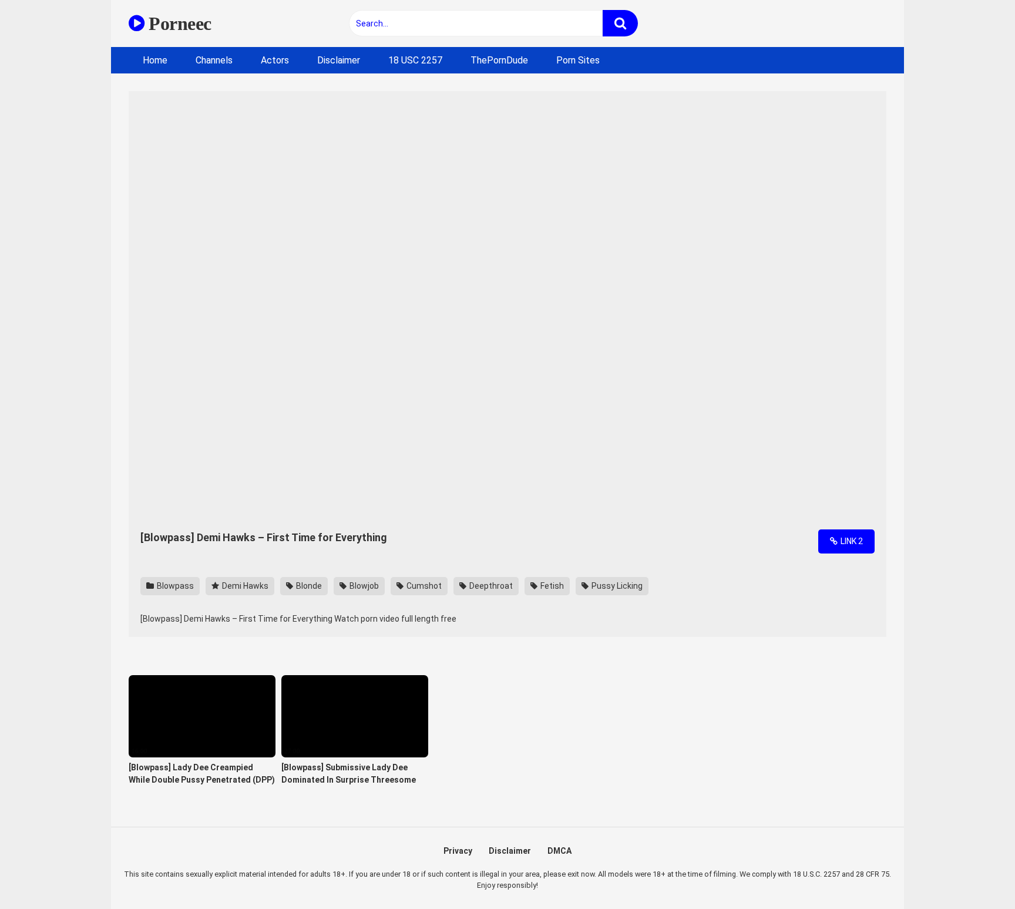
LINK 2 (851, 541)
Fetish (551, 586)
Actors (275, 60)
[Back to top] (976, 873)
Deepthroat (490, 586)
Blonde (308, 586)
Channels (214, 60)
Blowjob (363, 586)
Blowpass (174, 586)
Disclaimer (338, 60)
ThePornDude (499, 60)
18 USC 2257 (415, 60)
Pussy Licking (616, 586)
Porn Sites (578, 60)
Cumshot (423, 586)
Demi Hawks (244, 586)
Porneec (177, 23)
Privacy (457, 851)
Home (155, 60)
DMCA (559, 851)
